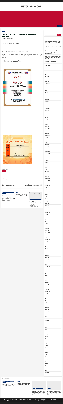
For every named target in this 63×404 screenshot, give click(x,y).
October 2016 (47, 237)
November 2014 (47, 289)
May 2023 (46, 122)
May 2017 (46, 221)
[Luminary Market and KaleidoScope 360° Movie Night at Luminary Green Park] (22, 192)
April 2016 (46, 250)
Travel (46, 370)
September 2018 (47, 185)
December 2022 (47, 128)
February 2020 (47, 146)
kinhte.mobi (28, 400)
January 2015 (47, 284)
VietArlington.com (46, 400)
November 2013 (47, 314)
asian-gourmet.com (21, 400)
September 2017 (47, 212)
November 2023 (47, 108)
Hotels (46, 338)
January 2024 (47, 103)
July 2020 (46, 137)
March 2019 (47, 171)
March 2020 (47, 144)
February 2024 (47, 101)
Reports (46, 352)
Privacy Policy (8, 25)
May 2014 (46, 300)
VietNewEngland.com (7, 399)
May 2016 (46, 248)
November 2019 (47, 153)
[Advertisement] (31, 17)
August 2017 (47, 214)
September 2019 (47, 158)
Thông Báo (3, 193)
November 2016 (47, 234)
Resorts (46, 354)
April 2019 (46, 169)
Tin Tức (46, 368)
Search (46, 32)
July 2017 (46, 216)
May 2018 (46, 194)
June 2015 (46, 273)
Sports (46, 361)
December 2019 (47, 151)
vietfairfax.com (52, 400)
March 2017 (46, 225)
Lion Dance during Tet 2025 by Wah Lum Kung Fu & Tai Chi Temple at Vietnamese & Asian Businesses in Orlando (32, 184)
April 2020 (46, 142)
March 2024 (47, 99)
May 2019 (46, 167)
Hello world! (55, 68)
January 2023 (47, 126)
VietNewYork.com (15, 399)
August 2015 (47, 268)
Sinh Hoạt (35, 199)
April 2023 (46, 124)
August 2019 (47, 160)
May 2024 (46, 94)
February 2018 (47, 201)
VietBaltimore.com (30, 399)
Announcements (47, 322)
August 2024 (47, 88)
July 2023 (46, 117)
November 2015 (47, 262)
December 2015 (47, 259)
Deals (46, 327)
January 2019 (47, 176)
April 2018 (46, 196)
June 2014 (46, 298)
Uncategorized (47, 372)
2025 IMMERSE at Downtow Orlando (50, 61)
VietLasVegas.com (55, 399)
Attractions (3, 192)
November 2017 (47, 207)
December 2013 (47, 311)
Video (60, 25)
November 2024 (47, 83)
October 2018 (47, 183)
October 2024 (47, 85)
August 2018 (47, 187)
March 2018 (47, 198)
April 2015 (46, 277)
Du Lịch (46, 329)
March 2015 (47, 280)
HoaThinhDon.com (41, 399)
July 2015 (46, 271)
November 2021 (47, 131)
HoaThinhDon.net (40, 400)
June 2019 (46, 164)
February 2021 (47, 133)
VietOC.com (16, 400)
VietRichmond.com (48, 399)
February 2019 (47, 173)
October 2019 (47, 155)
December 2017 (47, 205)
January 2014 (47, 309)
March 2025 (47, 76)
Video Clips (46, 374)
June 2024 (46, 92)
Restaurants (47, 356)
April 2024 (46, 97)
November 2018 (47, 180)
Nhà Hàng (46, 345)
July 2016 (46, 244)
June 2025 (46, 74)
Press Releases (12, 192)
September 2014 (47, 291)
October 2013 (47, 316)
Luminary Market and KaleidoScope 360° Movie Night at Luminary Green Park (22, 195)
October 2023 (47, 110)
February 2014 (47, 307)
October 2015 (47, 264)
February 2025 (47, 79)
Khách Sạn (46, 340)
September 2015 (47, 266)
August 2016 (47, 241)
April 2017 (46, 223)
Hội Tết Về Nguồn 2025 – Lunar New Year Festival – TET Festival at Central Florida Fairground (11, 184)
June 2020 (46, 140)
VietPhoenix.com (10, 400)
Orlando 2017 (3, 25)
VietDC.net (35, 399)
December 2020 (47, 135)
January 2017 (47, 230)
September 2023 (47, 112)
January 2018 (47, 203)
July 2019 (46, 162)
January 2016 (47, 257)
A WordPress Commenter (49, 68)
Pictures (46, 347)
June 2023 (46, 119)
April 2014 (46, 302)
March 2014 (47, 305)
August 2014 (47, 293)
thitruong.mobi (33, 400)
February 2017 (47, 228)
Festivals (46, 334)
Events (7, 192)
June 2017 (46, 219)
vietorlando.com (31, 5)
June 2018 (46, 192)
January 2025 (47, 81)
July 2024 (46, 90)
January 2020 (47, 149)
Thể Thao (46, 363)
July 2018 (46, 189)
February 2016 (47, 255)
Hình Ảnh (46, 336)
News (46, 343)
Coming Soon (6, 179)
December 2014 (47, 287)
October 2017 (47, 210)
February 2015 (47, 282)
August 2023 (47, 115)
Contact (13, 25)
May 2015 (46, 275)
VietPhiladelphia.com (22, 399)
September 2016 (47, 239)
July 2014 (46, 296)
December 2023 (47, 106)
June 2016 (46, 246)
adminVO (4, 38)
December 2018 (47, 178)
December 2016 (47, 232)
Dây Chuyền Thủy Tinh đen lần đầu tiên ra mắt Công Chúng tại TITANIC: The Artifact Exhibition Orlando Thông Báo (8, 197)
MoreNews (35, 402)
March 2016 (47, 253)
